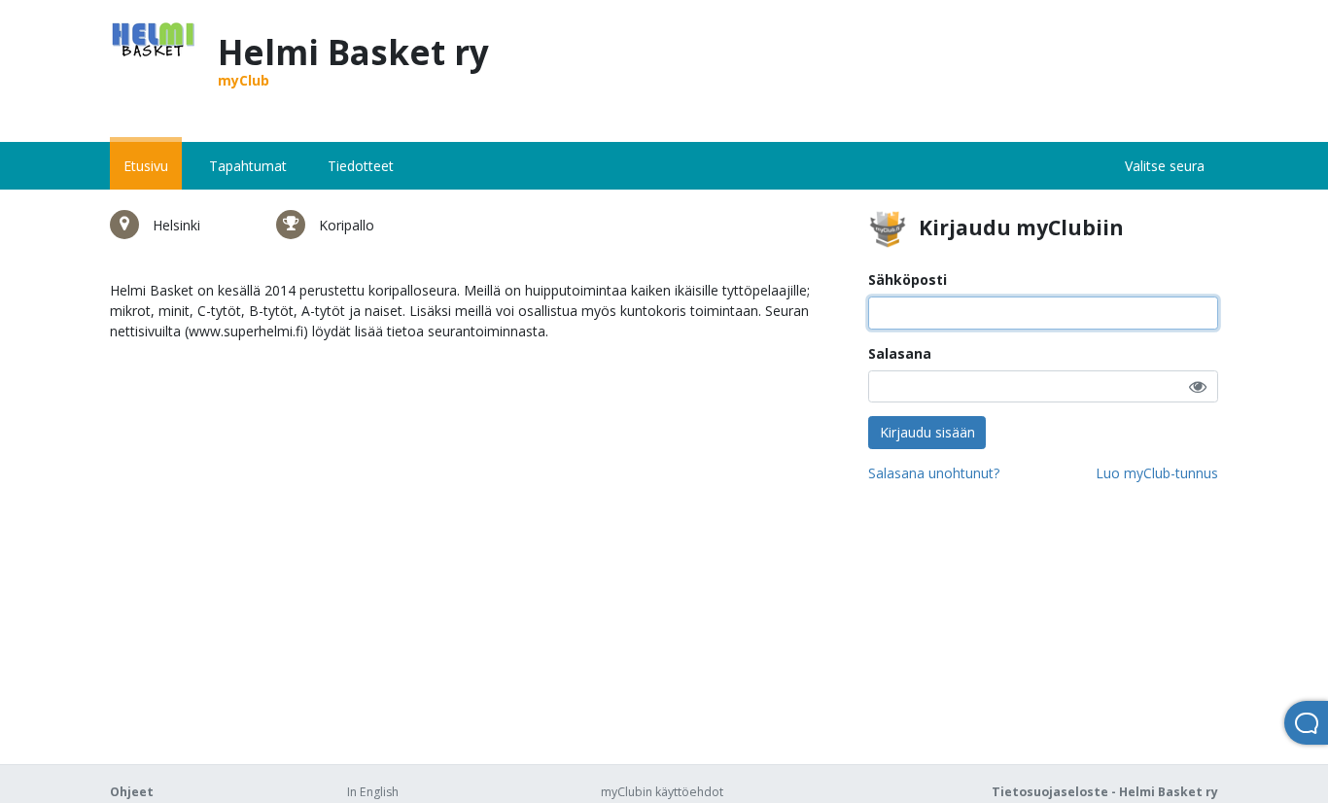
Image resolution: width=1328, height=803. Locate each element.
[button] (1197, 386)
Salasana (899, 353)
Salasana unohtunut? (933, 473)
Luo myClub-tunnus (1157, 473)
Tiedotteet (361, 166)
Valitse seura (1165, 166)
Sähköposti (907, 279)
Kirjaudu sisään (927, 432)
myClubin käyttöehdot (662, 792)
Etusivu (145, 166)
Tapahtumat (248, 166)
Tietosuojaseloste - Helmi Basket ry (1105, 792)
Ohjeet (132, 792)
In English (373, 792)
